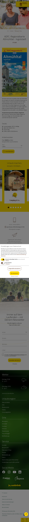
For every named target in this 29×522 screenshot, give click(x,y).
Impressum (3, 255)
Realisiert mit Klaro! (14, 276)
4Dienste (7, 263)
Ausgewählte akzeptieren (15, 268)
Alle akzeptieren (14, 273)
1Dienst (7, 260)
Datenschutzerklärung (21, 254)
